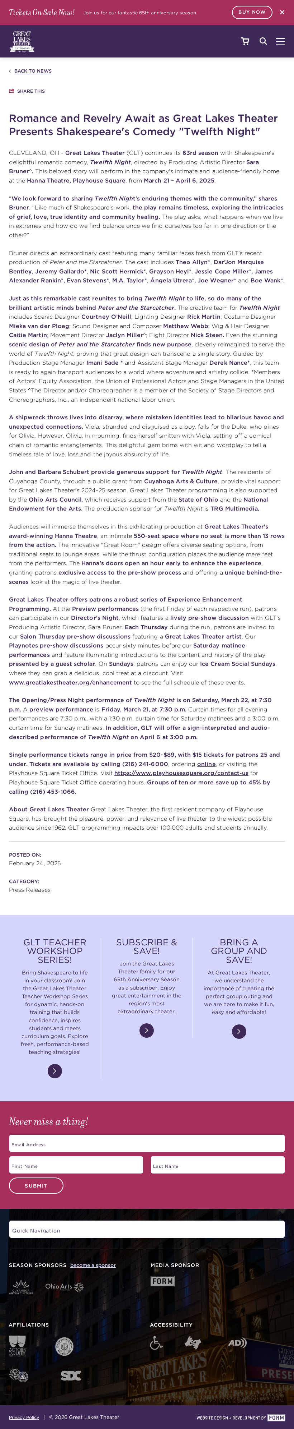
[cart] (244, 42)
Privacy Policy (24, 1417)
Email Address (27, 1142)
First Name (23, 1164)
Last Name (164, 1164)
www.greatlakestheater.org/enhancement (70, 682)
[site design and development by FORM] (240, 1418)
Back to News (33, 71)
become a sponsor (93, 1265)
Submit (36, 1186)
